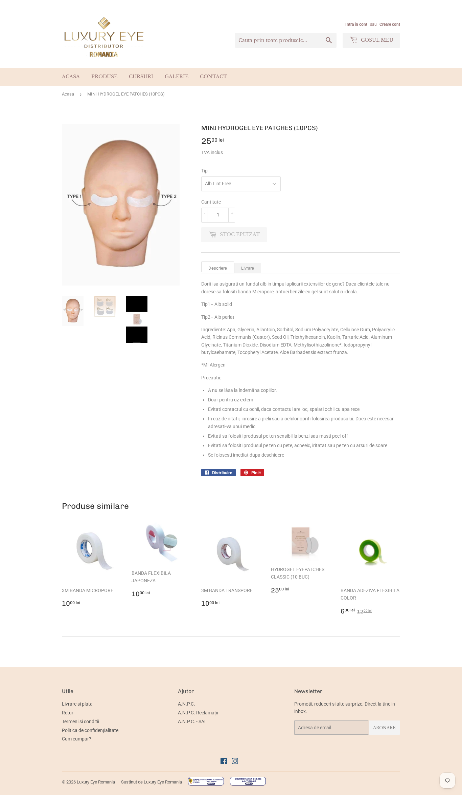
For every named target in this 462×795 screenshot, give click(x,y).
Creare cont (389, 24)
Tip (204, 170)
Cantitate (211, 202)
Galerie (176, 77)
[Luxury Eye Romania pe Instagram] (235, 762)
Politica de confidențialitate (90, 730)
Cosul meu (376, 40)
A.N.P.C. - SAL (192, 721)
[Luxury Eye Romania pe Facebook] (223, 762)
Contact (213, 77)
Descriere (217, 268)
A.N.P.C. (186, 704)
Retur (67, 712)
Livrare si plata (77, 704)
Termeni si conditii (80, 721)
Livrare (247, 268)
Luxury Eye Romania (96, 781)
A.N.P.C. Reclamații (198, 712)
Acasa (71, 77)
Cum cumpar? (76, 738)
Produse (104, 77)
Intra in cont (356, 24)
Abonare (384, 727)
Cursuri (141, 77)
